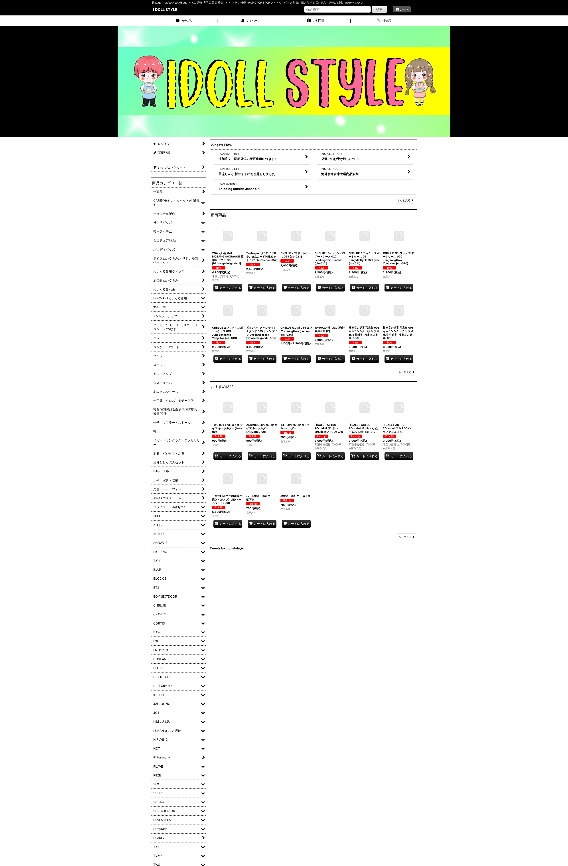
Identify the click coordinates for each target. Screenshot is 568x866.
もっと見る (403, 200)
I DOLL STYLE (165, 9)
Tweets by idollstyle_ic (227, 548)
